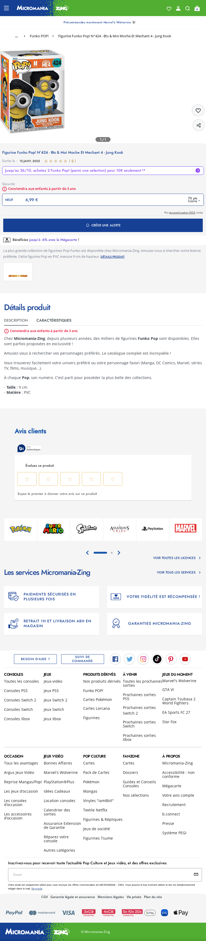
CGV (44, 897)
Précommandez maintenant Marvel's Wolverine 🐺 (100, 22)
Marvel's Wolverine (179, 680)
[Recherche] (187, 10)
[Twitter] (129, 658)
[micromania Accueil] (42, 8)
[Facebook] (115, 658)
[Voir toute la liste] (169, 9)
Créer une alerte (106, 225)
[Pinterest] (171, 658)
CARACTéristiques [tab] (53, 320)
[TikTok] (157, 658)
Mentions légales (111, 897)
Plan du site (153, 897)
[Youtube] (185, 658)
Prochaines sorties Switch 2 (139, 710)
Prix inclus (183, 213)
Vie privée (134, 897)
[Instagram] (143, 658)
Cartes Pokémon (97, 699)
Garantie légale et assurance (72, 897)
